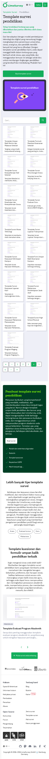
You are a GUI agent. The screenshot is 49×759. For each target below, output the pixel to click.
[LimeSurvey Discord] (30, 746)
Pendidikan (8, 624)
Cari (43, 120)
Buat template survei (23, 74)
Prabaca (26, 95)
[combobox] (24, 120)
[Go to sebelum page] (12, 364)
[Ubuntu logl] (38, 668)
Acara (12, 531)
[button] (45, 5)
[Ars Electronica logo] (8, 669)
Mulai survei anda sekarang (26, 655)
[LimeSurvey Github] (20, 746)
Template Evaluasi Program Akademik (22, 628)
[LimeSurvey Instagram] (44, 746)
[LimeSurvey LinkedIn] (34, 746)
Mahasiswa (24, 536)
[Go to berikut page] (11, 369)
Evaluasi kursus (25, 531)
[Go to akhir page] (17, 369)
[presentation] (21, 647)
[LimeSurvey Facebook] (39, 746)
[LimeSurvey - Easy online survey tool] (13, 4)
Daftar (38, 5)
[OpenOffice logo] (23, 669)
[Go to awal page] (6, 364)
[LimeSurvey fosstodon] (25, 746)
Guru (37, 531)
